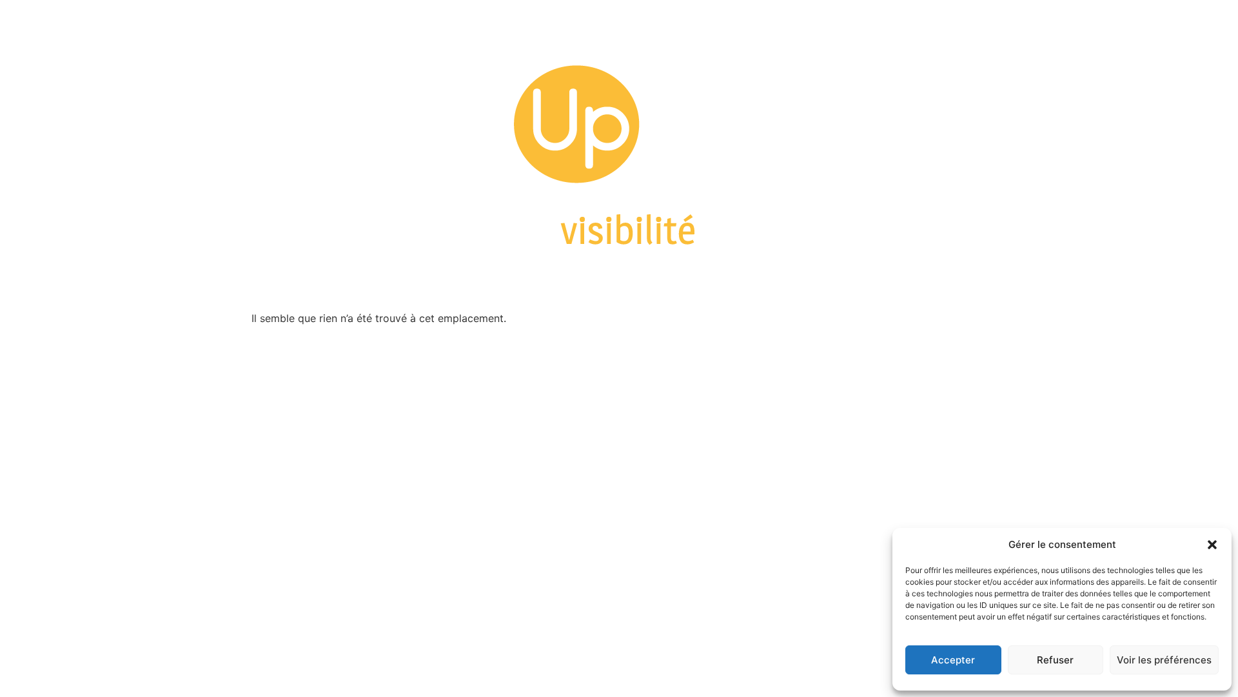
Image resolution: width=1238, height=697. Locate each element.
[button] (1212, 544)
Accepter (953, 660)
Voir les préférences (1164, 660)
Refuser (1055, 660)
